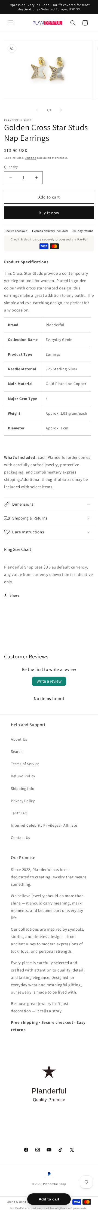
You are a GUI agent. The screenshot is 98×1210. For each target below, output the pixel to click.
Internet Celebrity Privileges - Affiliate (44, 825)
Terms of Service (25, 763)
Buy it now (49, 212)
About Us (19, 739)
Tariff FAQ (19, 813)
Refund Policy (23, 776)
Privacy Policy (23, 800)
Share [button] (15, 595)
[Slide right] (61, 110)
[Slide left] (37, 110)
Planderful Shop (54, 1184)
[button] (11, 23)
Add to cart (49, 1199)
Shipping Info (23, 788)
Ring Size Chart (17, 549)
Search (17, 751)
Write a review (49, 681)
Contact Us (20, 837)
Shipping (30, 158)
